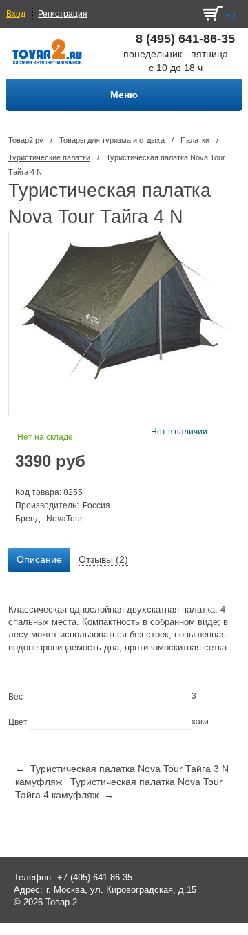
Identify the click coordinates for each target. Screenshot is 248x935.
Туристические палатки (49, 157)
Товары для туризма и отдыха (112, 140)
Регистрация (62, 14)
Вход (15, 14)
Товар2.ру (25, 140)
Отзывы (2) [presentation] (103, 559)
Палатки (194, 140)
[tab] (39, 560)
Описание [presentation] (39, 559)
